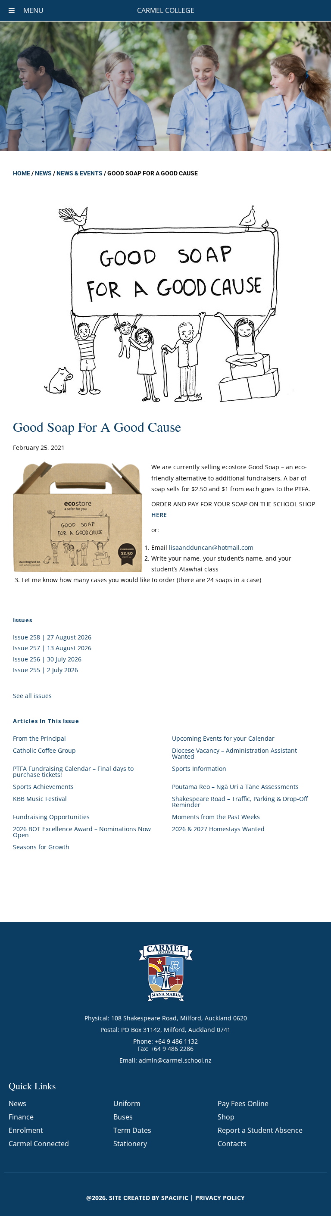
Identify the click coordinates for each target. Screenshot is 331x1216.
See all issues (32, 696)
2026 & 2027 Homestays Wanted (218, 829)
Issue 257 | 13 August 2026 (52, 648)
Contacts (232, 1143)
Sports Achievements (43, 787)
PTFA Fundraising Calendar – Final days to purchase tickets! (73, 771)
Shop (226, 1117)
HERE (159, 515)
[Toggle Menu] (11, 10)
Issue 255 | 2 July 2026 (45, 670)
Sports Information (199, 768)
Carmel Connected (39, 1143)
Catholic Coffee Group (44, 750)
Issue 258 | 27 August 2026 (52, 637)
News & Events (79, 173)
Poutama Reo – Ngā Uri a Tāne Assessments (235, 787)
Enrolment (26, 1130)
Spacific (174, 1198)
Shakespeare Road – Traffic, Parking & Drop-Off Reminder (240, 802)
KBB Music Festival (40, 799)
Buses (123, 1117)
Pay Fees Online (243, 1103)
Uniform (127, 1103)
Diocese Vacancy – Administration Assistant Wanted (234, 753)
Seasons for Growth (41, 847)
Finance (21, 1117)
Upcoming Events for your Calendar (223, 738)
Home (21, 173)
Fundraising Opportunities (51, 817)
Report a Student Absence (260, 1130)
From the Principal (39, 738)
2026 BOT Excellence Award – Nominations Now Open (82, 832)
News (43, 173)
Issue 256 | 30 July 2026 (47, 659)
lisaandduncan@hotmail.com (211, 547)
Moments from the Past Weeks (216, 817)
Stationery (130, 1143)
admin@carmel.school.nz (175, 1060)
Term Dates (132, 1130)
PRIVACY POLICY (220, 1198)
